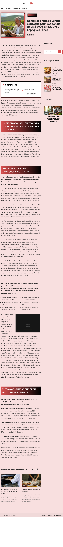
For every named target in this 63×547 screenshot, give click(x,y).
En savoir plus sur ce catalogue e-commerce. (29, 90)
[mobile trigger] (24, 3)
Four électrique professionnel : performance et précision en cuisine (9, 491)
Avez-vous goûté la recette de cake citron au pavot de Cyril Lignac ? (57, 71)
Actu (24, 485)
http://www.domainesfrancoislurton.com (15, 404)
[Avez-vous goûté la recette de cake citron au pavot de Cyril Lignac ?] (47, 70)
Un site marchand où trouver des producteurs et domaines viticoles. (12, 91)
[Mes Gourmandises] (33, 3)
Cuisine (32, 15)
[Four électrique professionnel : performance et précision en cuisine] (10, 480)
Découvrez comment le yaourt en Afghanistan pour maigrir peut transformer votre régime (57, 80)
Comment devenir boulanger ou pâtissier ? (31, 490)
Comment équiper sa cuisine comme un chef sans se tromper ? (53, 118)
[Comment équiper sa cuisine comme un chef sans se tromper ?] (53, 110)
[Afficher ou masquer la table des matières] (28, 85)
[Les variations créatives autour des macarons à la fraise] (47, 88)
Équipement (4, 485)
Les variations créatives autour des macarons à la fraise (57, 89)
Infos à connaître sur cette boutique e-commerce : (30, 94)
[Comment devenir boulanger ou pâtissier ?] (31, 480)
